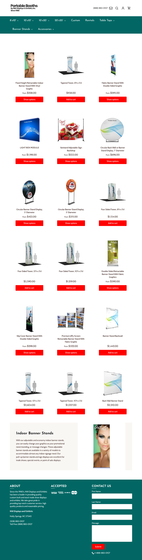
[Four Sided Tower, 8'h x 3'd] (113, 192)
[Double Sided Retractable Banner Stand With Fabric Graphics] (113, 254)
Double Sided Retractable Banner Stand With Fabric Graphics (113, 274)
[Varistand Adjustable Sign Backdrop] (71, 130)
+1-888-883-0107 (102, 553)
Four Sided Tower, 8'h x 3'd (112, 209)
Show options (29, 99)
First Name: (96, 491)
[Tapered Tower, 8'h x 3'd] (71, 65)
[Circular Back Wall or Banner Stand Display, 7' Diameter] (113, 130)
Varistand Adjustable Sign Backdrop (71, 149)
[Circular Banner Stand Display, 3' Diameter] (71, 192)
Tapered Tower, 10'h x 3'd (71, 401)
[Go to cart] (129, 8)
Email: (94, 512)
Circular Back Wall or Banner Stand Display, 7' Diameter (113, 149)
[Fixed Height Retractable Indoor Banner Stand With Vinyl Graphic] (29, 65)
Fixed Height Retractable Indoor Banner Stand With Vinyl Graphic (29, 86)
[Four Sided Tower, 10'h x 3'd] (71, 254)
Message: (95, 523)
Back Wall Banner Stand (112, 401)
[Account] (123, 8)
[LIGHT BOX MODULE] (29, 130)
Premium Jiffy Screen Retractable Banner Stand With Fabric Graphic (71, 339)
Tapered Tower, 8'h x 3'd (71, 83)
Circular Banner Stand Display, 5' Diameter (29, 211)
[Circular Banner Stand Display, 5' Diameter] (29, 192)
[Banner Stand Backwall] (113, 318)
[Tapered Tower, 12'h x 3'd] (29, 383)
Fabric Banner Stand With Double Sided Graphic (113, 84)
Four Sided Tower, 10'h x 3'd (71, 271)
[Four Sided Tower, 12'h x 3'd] (29, 254)
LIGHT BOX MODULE (29, 147)
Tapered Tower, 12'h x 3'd (29, 401)
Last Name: (96, 502)
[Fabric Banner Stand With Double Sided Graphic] (113, 65)
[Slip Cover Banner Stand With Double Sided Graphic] (29, 318)
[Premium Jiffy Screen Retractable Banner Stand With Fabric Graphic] (71, 318)
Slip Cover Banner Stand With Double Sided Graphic (29, 337)
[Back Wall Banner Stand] (113, 383)
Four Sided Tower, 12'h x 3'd (29, 271)
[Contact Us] (111, 8)
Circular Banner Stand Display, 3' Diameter (71, 211)
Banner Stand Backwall (113, 336)
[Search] (117, 8)
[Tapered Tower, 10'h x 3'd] (71, 383)
